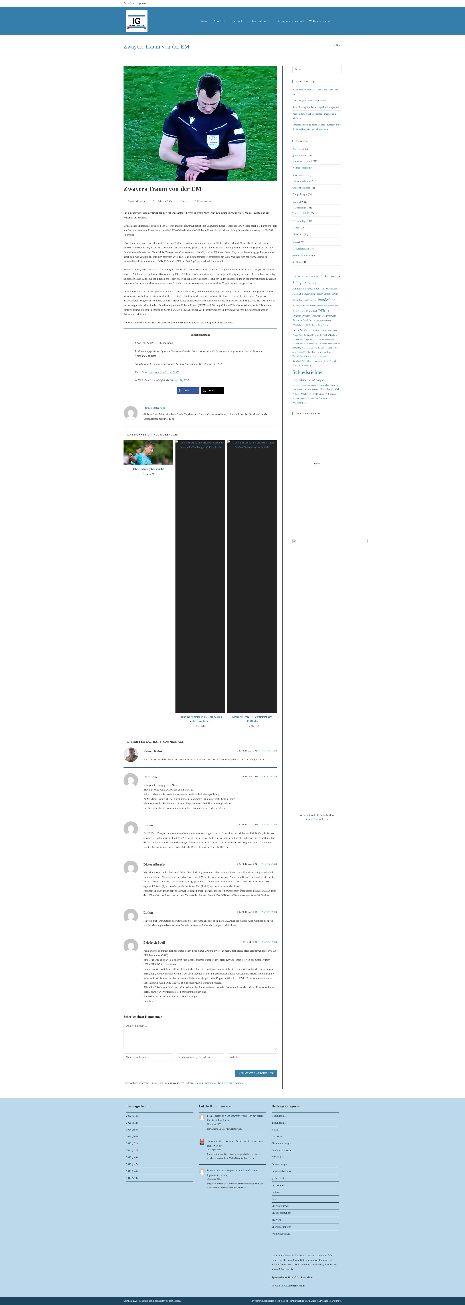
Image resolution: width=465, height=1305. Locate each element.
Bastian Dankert (323, 294)
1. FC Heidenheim (300, 277)
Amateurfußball (329, 288)
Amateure (297, 149)
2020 (128, 1157)
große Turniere (299, 155)
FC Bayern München (322, 321)
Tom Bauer (297, 389)
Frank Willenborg (329, 335)
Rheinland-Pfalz (299, 361)
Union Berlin (326, 389)
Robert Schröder (330, 361)
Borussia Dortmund (307, 300)
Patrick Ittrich (299, 356)
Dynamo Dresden (301, 316)
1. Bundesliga (299, 207)
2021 (128, 1150)
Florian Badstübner (329, 330)
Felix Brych (323, 325)
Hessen (329, 347)
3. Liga (295, 227)
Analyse (297, 293)
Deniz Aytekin (298, 311)
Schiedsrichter (307, 372)
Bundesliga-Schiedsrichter (303, 305)
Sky (337, 385)
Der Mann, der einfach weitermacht (309, 100)
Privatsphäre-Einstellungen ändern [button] (265, 1301)
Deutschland (311, 311)
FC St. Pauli (311, 325)
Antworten (269, 751)
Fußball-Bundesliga (300, 340)
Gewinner (323, 344)
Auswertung (309, 294)
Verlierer (296, 394)
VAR (337, 389)
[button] (188, 390)
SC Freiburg (306, 365)
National (296, 202)
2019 (128, 1164)
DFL (329, 311)
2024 (128, 1129)
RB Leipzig (313, 356)
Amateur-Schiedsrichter (305, 288)
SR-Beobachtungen (302, 255)
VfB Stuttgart (319, 394)
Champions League (302, 181)
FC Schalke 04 (298, 325)
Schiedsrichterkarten (326, 385)
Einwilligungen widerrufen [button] (329, 1301)
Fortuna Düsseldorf (312, 335)
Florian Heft (297, 335)
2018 (128, 1171)
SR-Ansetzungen (300, 248)
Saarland (296, 365)
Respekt (323, 356)
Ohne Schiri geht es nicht (148, 469)
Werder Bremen (319, 398)
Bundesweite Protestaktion (327, 306)
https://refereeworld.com (317, 819)
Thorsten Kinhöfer (301, 213)
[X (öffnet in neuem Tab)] (327, 3)
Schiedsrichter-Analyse (308, 380)
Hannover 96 (307, 348)
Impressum (141, 3)
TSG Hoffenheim (310, 389)
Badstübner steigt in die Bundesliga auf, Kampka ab (200, 718)
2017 (128, 1178)
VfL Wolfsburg (332, 394)
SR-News (296, 262)
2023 (128, 1136)
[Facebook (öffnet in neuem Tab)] (331, 3)
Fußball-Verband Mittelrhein (322, 340)
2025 (128, 1122)
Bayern (335, 294)
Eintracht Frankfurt (302, 320)
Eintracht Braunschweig (324, 316)
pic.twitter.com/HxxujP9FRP (164, 372)
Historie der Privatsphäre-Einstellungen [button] (299, 1301)
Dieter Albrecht (136, 201)
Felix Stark (299, 330)
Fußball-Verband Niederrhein (304, 344)
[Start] (332, 45)
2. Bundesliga (299, 221)
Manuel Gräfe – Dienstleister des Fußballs (252, 718)
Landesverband (324, 352)
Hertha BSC (319, 348)
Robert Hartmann (314, 361)
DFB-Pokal (297, 234)
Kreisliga (311, 352)
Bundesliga (326, 300)
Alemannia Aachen (313, 283)
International (298, 175)
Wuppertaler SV (299, 403)
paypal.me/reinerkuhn (293, 1285)
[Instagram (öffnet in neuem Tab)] (336, 3)
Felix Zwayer (314, 330)
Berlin (295, 300)
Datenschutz (129, 3)
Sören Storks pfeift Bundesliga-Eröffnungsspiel (315, 107)
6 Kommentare (203, 201)
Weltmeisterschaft (301, 167)
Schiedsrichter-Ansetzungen (304, 385)
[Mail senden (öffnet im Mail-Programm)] (339, 3)
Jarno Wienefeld (299, 352)
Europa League (299, 194)
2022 (128, 1143)
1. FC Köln (313, 277)
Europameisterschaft (302, 161)
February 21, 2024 (179, 380)
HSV (336, 347)
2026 (128, 1115)
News (338, 45)
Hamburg (296, 347)
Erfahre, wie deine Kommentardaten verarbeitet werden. (214, 1083)
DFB (321, 311)
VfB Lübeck (306, 394)
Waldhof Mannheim (300, 399)
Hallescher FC (334, 343)
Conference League (302, 187)
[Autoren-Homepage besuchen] (131, 412)
